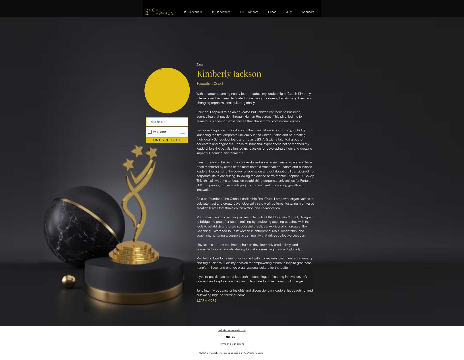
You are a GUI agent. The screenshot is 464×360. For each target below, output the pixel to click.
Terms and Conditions (231, 343)
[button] (228, 337)
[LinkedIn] (233, 337)
